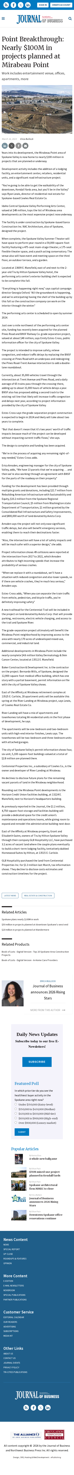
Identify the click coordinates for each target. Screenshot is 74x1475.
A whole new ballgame (43, 1158)
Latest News (10, 895)
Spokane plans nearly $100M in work (20, 919)
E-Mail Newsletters (13, 1285)
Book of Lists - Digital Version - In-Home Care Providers (30, 960)
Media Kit (8, 1335)
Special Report (11, 1249)
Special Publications (14, 1295)
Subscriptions (10, 1331)
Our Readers (10, 1322)
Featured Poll (27, 1083)
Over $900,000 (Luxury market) (37, 1123)
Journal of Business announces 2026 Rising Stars (48, 992)
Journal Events (11, 1362)
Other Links (13, 1348)
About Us (8, 1353)
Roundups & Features (14, 1258)
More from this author (45, 1010)
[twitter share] (12, 146)
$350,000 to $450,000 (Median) (37, 1109)
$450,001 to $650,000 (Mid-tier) (37, 1113)
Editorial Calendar (13, 1317)
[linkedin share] (5, 146)
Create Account (61, 4)
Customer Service (18, 1311)
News (6, 1244)
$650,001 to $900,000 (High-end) (38, 1118)
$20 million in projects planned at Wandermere (25, 929)
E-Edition (8, 1281)
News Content (15, 1239)
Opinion (7, 1263)
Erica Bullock (26, 138)
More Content (15, 1275)
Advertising (9, 1326)
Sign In (43, 4)
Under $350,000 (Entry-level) (36, 1104)
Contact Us (9, 1358)
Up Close (8, 1254)
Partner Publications (15, 1299)
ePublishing (56, 1457)
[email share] (25, 146)
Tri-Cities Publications (15, 1372)
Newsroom (9, 1290)
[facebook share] (18, 146)
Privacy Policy (11, 1367)
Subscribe (37, 1061)
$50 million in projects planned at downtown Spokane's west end (35, 924)
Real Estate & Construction (38, 895)
